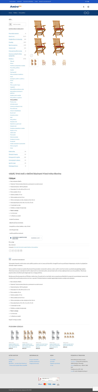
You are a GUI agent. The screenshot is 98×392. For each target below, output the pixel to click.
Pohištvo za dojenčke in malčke (17, 65)
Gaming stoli (13, 72)
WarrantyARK (23, 365)
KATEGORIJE (13, 1)
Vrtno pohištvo (22, 12)
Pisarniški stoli (13, 108)
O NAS (36, 1)
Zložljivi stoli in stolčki (15, 95)
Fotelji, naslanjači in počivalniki (17, 143)
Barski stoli (13, 113)
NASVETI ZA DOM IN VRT (45, 1)
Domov (10, 12)
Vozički (12, 70)
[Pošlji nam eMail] (88, 1)
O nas (51, 365)
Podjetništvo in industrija (15, 39)
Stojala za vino (13, 130)
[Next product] (85, 13)
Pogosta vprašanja (55, 363)
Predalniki (12, 141)
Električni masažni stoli (15, 123)
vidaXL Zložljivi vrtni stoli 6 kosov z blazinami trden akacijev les (28, 345)
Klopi (11, 148)
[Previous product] (88, 13)
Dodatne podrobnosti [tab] (18, 259)
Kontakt (52, 361)
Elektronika (12, 151)
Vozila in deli (12, 48)
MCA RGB (28, 390)
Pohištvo (15, 12)
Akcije (10, 361)
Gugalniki (12, 87)
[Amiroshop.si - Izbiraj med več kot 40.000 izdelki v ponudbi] (16, 7)
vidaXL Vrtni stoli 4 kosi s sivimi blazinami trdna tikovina (42, 345)
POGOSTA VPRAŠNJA (28, 1)
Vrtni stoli (16, 247)
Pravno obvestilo (33, 359)
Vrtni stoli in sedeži (23, 247)
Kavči (11, 76)
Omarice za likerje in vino (16, 106)
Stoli (11, 117)
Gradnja (11, 42)
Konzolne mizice (14, 115)
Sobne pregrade (14, 145)
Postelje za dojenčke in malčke (17, 128)
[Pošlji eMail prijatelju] (15, 250)
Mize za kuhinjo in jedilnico (16, 74)
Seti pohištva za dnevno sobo (17, 89)
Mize (11, 82)
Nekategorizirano (13, 166)
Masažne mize (13, 121)
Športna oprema (13, 45)
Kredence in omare (14, 139)
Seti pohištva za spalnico (16, 97)
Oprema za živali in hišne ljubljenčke (15, 55)
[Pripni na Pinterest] (18, 250)
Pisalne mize (13, 102)
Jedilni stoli (13, 132)
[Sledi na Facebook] (85, 1)
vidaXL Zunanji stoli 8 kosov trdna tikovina (68, 344)
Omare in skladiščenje (15, 110)
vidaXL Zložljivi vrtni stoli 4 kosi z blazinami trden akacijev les (14, 345)
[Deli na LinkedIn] (21, 250)
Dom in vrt (11, 36)
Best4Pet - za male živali (15, 363)
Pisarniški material (14, 33)
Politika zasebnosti (34, 361)
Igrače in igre (12, 163)
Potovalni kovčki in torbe (15, 51)
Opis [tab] (10, 259)
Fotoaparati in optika (14, 157)
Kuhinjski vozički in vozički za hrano (17, 79)
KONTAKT (19, 1)
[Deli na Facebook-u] (10, 250)
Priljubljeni (12, 359)
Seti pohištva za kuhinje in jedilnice (16, 92)
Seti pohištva (13, 119)
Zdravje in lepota (13, 154)
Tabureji (12, 61)
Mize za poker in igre (15, 85)
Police (11, 63)
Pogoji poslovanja (34, 363)
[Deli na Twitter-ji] (13, 250)
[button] (83, 6)
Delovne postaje (14, 137)
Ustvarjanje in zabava (14, 160)
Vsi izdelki (52, 359)
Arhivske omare (14, 104)
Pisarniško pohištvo (15, 67)
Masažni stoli (13, 126)
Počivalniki (13, 134)
